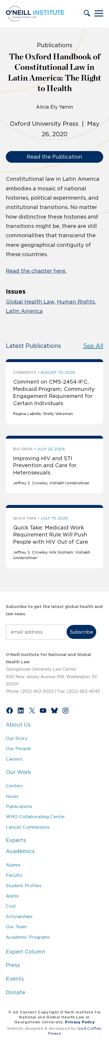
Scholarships (19, 916)
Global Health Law (30, 302)
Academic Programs (28, 937)
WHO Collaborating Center (35, 816)
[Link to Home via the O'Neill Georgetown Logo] (35, 19)
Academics (20, 851)
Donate (15, 992)
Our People (18, 748)
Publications (19, 806)
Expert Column (25, 952)
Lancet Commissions (28, 827)
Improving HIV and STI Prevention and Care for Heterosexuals (44, 466)
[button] (87, 13)
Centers (14, 785)
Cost (11, 905)
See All (93, 346)
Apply (12, 895)
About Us (18, 725)
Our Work (18, 772)
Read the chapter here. (36, 271)
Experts (16, 840)
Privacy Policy (79, 1022)
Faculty (14, 875)
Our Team (16, 926)
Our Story (16, 738)
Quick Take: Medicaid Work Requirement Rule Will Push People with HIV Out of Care (50, 535)
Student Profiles (23, 885)
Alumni (13, 864)
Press (13, 965)
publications (54, 45)
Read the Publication (54, 157)
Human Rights (76, 302)
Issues (12, 796)
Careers (14, 758)
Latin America (24, 311)
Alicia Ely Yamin (54, 106)
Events (15, 979)
